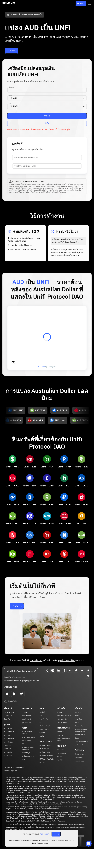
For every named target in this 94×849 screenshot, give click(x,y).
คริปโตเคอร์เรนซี (45, 726)
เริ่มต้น (15, 606)
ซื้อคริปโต (7, 719)
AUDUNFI (41, 367)
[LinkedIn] (58, 670)
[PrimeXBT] (8, 3)
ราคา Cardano (8, 742)
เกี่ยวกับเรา (78, 712)
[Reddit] (88, 670)
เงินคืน (24, 759)
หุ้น (40, 722)
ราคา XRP (7, 735)
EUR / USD (7, 745)
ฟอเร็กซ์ (42, 712)
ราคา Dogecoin (9, 738)
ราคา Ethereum (9, 732)
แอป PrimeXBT (27, 716)
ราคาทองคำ (8, 752)
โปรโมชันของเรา (80, 754)
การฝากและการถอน (28, 737)
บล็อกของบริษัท (80, 735)
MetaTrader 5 (26, 719)
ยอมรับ (56, 834)
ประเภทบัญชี (26, 753)
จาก (10, 95)
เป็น (10, 104)
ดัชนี (41, 716)
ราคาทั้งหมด (8, 756)
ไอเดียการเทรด (62, 722)
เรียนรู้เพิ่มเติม (45, 834)
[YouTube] (70, 670)
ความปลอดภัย (26, 740)
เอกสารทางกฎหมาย (81, 741)
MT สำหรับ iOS (44, 749)
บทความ (60, 735)
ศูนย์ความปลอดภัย (81, 745)
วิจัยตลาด (60, 732)
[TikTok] (76, 670)
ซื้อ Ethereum (61, 753)
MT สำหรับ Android (46, 745)
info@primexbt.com (18, 677)
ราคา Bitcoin (8, 728)
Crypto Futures (9, 712)
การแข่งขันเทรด (80, 761)
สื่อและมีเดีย (79, 726)
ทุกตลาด (42, 733)
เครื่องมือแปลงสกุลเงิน (64, 716)
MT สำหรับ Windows (46, 756)
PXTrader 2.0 (26, 712)
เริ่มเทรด (11, 50)
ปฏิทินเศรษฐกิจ (62, 719)
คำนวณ (47, 116)
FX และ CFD (8, 716)
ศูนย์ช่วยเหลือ (66, 660)
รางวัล (77, 722)
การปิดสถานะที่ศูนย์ (28, 756)
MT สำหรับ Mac (45, 752)
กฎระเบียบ (78, 719)
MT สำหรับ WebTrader (47, 759)
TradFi (42, 736)
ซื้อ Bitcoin (60, 750)
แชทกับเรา (36, 660)
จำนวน (11, 87)
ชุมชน (77, 716)
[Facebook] (64, 670)
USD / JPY (7, 749)
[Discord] (88, 676)
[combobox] (47, 98)
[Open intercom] (89, 844)
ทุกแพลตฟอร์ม (26, 722)
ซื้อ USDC (60, 760)
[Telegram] (82, 670)
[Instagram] (52, 670)
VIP (23, 744)
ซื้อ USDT (60, 756)
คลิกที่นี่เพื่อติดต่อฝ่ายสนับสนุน (20, 671)
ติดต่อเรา (78, 738)
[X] (47, 670)
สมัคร (82, 3)
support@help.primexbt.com (29, 681)
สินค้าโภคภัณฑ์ (44, 719)
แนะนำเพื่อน (79, 757)
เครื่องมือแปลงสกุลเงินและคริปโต (27, 14)
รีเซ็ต (47, 123)
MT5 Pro (42, 762)
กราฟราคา (60, 712)
